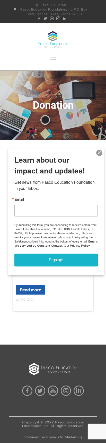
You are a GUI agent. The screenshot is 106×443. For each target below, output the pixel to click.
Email (19, 200)
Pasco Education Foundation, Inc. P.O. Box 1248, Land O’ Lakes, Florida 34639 (53, 11)
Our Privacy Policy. (77, 245)
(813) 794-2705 (53, 5)
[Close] (99, 153)
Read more (30, 289)
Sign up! (56, 259)
